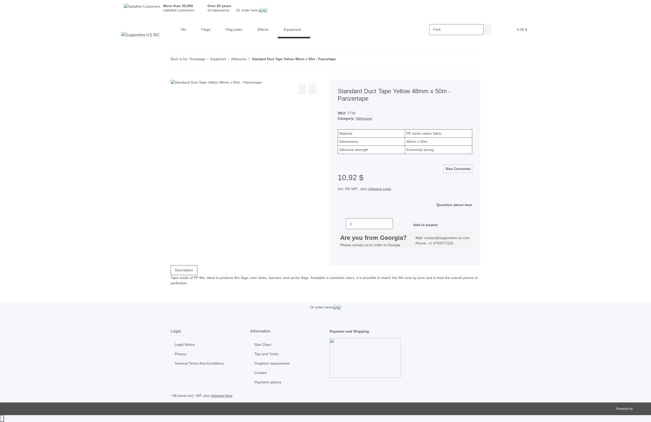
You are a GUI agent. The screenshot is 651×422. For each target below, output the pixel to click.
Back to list (179, 59)
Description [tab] (184, 270)
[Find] (487, 29)
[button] (500, 29)
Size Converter (458, 169)
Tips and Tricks (266, 354)
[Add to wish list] (312, 89)
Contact (260, 373)
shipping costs (379, 189)
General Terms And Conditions (199, 363)
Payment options (267, 382)
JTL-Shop (640, 409)
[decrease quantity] (342, 223)
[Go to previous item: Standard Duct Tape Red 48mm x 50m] (340, 60)
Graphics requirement (271, 363)
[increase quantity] (397, 223)
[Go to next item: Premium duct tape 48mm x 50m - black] (349, 60)
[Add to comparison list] (302, 89)
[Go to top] (2, 418)
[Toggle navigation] (126, 25)
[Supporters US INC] (141, 35)
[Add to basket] (175, 77)
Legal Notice (185, 344)
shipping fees (221, 396)
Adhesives (364, 118)
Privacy (180, 354)
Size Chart (262, 344)
